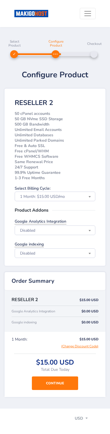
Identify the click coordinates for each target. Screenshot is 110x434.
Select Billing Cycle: (32, 188)
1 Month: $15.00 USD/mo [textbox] (42, 196)
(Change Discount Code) (79, 346)
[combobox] (55, 196)
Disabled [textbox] (27, 230)
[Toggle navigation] (88, 13)
